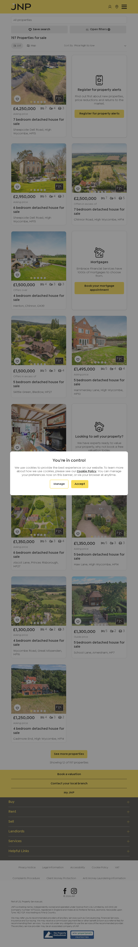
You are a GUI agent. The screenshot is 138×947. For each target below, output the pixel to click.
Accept (80, 484)
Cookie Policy (86, 471)
